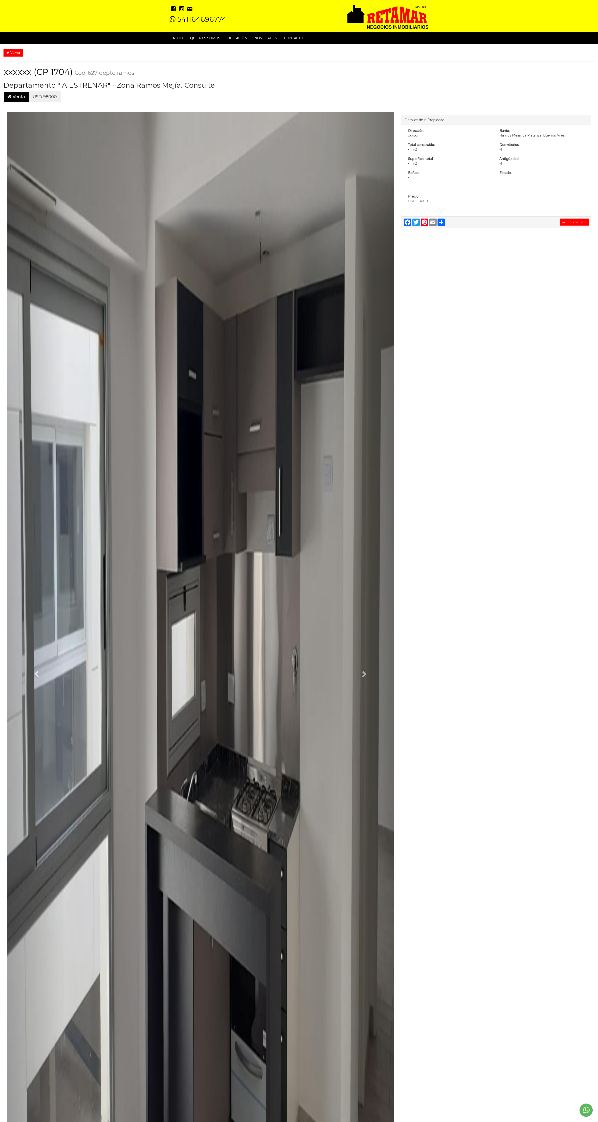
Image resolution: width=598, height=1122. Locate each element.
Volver (14, 52)
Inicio (177, 38)
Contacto (293, 38)
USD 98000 (45, 96)
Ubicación (237, 38)
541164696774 (200, 19)
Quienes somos (205, 38)
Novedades (265, 38)
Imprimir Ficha (575, 222)
